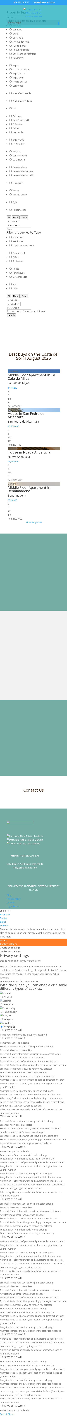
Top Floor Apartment (23, 245)
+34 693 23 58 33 (21, 2)
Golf (43, 311)
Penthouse (18, 241)
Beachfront (31, 311)
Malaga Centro (20, 194)
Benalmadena (20, 167)
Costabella (18, 37)
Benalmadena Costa (23, 171)
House (16, 268)
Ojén (15, 202)
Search (11, 315)
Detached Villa (20, 276)
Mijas (15, 65)
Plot (15, 284)
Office (16, 257)
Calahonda (18, 85)
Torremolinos (19, 209)
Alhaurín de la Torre (22, 100)
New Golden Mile (21, 120)
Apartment (18, 237)
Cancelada (18, 132)
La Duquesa (19, 159)
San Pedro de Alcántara (24, 53)
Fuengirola (18, 182)
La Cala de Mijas (21, 69)
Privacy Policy (13, 898)
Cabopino (17, 29)
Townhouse (19, 272)
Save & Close (6, 1414)
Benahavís (18, 57)
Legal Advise (13, 906)
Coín (15, 108)
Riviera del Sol (20, 81)
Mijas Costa (19, 73)
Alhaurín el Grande (22, 93)
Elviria (15, 33)
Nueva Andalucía (21, 49)
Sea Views (15, 311)
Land (15, 288)
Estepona (17, 116)
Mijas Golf (18, 77)
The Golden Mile (21, 41)
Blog (9, 895)
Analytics (8, 1019)
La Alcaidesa (19, 143)
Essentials (9, 1004)
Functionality (10, 1011)
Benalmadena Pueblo (23, 175)
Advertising (9, 1026)
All (9, 217)
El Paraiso (18, 124)
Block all (8, 997)
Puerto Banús (19, 45)
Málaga (16, 190)
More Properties (34, 522)
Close (24, 217)
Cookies (11, 902)
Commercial (19, 253)
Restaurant (18, 261)
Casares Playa (20, 155)
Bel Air (16, 128)
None (15, 217)
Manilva (16, 151)
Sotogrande (18, 139)
